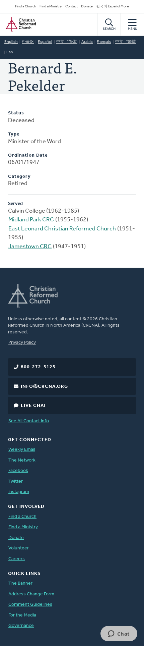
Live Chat (34, 405)
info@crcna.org (44, 386)
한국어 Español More (112, 6)
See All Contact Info (28, 421)
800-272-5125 (38, 367)
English (11, 42)
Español (45, 42)
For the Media (22, 615)
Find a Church (25, 6)
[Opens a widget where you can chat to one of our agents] (118, 634)
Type (13, 134)
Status (16, 113)
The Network (21, 460)
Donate (87, 6)
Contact (71, 6)
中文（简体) (66, 42)
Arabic (87, 42)
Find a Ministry (51, 6)
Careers (16, 558)
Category (19, 176)
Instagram (18, 491)
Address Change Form (31, 594)
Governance (21, 625)
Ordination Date (28, 155)
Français (104, 42)
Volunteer (18, 548)
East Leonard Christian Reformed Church (62, 229)
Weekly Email (21, 449)
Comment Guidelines (30, 604)
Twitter (15, 481)
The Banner (20, 583)
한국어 (28, 42)
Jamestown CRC (30, 247)
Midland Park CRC (31, 220)
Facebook (18, 470)
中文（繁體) (125, 42)
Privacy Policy (22, 342)
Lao (9, 52)
